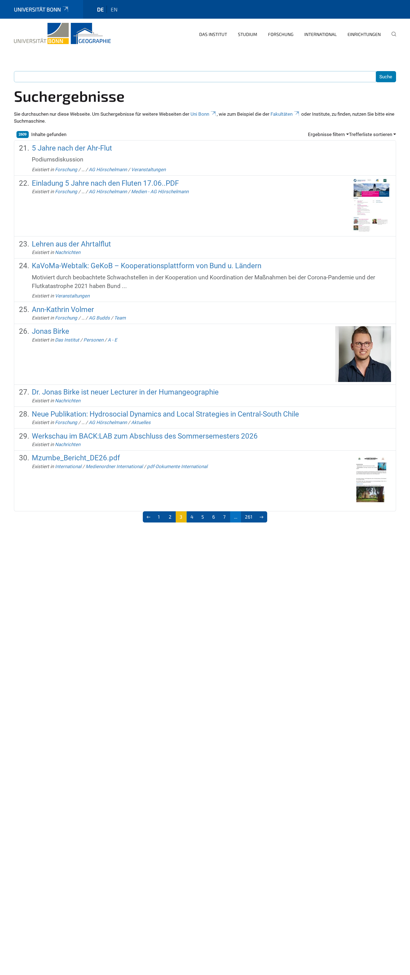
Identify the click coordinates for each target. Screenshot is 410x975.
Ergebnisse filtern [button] (326, 134)
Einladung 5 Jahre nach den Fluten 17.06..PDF (105, 183)
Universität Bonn (37, 9)
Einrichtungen (364, 34)
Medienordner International (114, 466)
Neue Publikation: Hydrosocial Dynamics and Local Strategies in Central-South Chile (165, 414)
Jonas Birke (50, 331)
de (100, 9)
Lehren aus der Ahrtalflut (71, 244)
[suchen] (391, 38)
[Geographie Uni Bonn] (62, 33)
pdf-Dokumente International (177, 466)
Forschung (280, 34)
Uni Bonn (199, 114)
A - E (112, 340)
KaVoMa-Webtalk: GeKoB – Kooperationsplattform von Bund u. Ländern (146, 266)
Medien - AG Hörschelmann (160, 191)
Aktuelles (141, 422)
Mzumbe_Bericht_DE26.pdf (76, 458)
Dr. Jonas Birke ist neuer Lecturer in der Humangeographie (125, 392)
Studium (247, 34)
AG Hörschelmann (108, 169)
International (320, 34)
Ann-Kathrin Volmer (63, 309)
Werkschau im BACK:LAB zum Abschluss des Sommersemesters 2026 (145, 436)
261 (248, 516)
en (114, 9)
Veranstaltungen (148, 169)
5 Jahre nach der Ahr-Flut (72, 148)
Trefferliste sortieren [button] (370, 134)
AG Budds (99, 318)
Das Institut (213, 34)
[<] (148, 516)
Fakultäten (282, 114)
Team (120, 318)
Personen (93, 340)
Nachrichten (67, 252)
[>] (261, 516)
